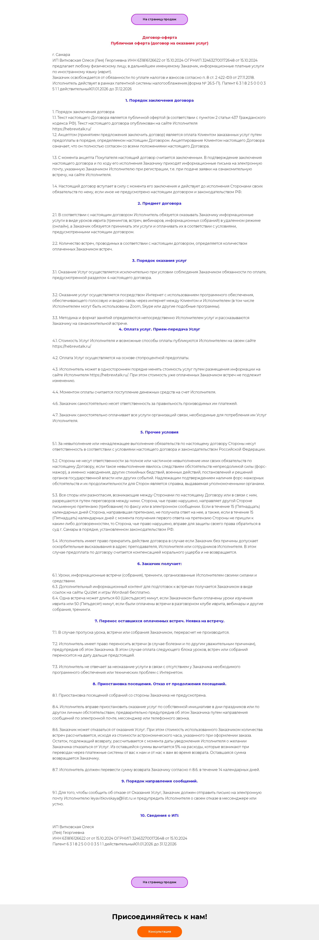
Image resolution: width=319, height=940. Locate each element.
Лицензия (161, 8)
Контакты (234, 3)
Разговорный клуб (92, 3)
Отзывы (208, 3)
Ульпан (127, 3)
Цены (187, 3)
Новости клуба (158, 3)
